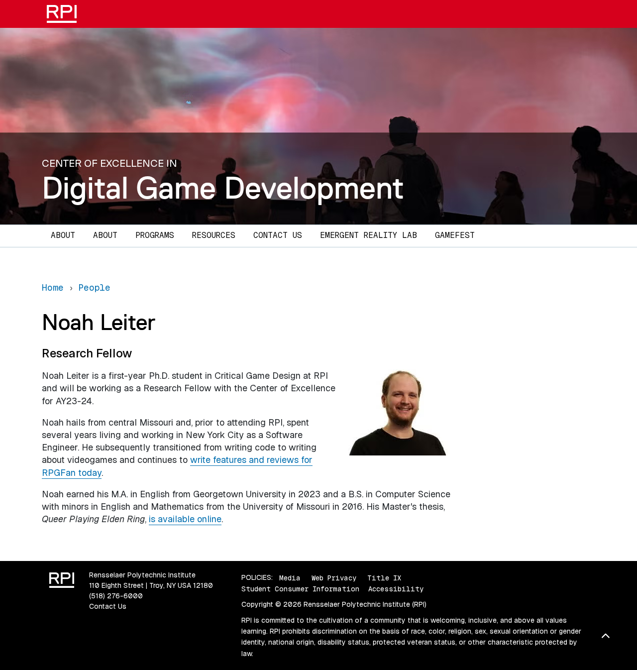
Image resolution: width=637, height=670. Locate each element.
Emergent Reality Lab (368, 235)
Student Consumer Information (300, 588)
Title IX (384, 577)
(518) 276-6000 (116, 595)
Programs (154, 235)
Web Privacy (334, 577)
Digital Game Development (223, 188)
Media (290, 577)
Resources (213, 235)
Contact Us (277, 235)
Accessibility (396, 588)
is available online (185, 519)
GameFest (455, 235)
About (63, 235)
